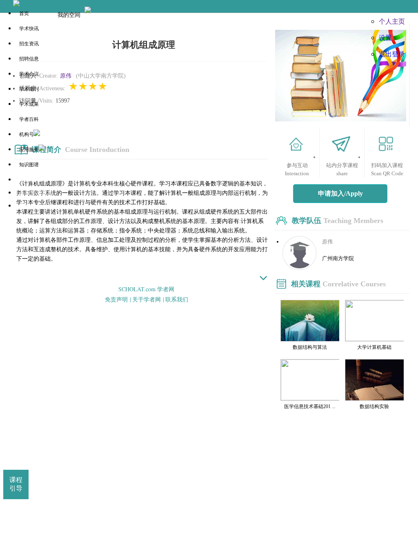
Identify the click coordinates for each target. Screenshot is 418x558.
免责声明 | (118, 299)
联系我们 (176, 299)
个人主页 (392, 21)
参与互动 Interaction (297, 169)
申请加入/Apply (340, 193)
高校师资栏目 (36, 193)
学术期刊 (29, 89)
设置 (385, 37)
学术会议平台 (36, 206)
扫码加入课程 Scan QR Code (387, 169)
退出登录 (392, 53)
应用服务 (29, 149)
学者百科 (29, 119)
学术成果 (29, 104)
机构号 (26, 134)
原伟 (65, 76)
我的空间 (69, 14)
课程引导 (15, 484)
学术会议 (29, 74)
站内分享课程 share (342, 169)
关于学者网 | (148, 299)
